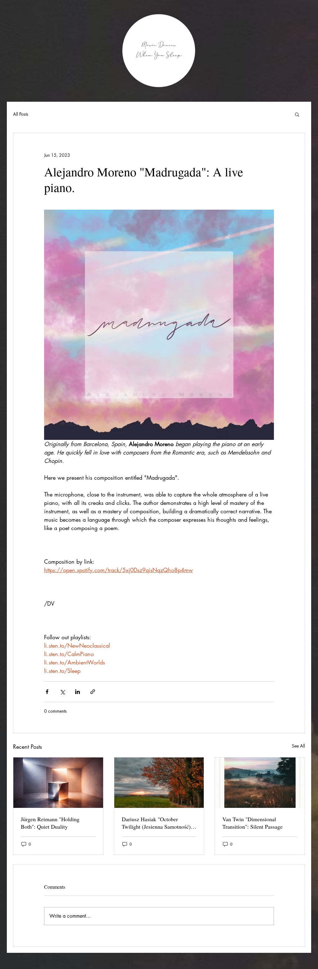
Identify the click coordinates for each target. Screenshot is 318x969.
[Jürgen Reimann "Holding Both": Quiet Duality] (58, 782)
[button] (297, 114)
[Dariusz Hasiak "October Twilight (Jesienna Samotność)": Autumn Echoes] (159, 782)
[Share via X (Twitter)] (62, 692)
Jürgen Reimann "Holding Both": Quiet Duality (50, 822)
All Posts (20, 114)
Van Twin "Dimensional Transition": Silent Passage (252, 822)
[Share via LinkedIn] (77, 692)
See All (298, 746)
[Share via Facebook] (47, 692)
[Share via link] (93, 692)
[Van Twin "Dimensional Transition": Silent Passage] (260, 782)
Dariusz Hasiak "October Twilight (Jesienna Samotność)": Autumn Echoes (158, 822)
